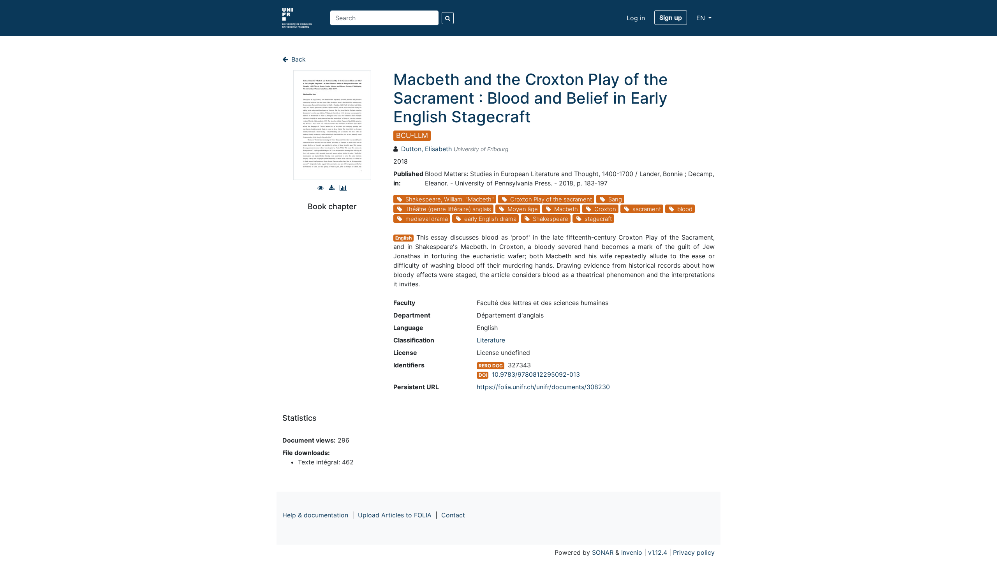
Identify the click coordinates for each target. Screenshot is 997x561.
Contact (453, 515)
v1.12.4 (657, 552)
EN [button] (701, 18)
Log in (636, 18)
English (403, 238)
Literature (491, 340)
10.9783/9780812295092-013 (536, 374)
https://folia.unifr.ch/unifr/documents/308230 (543, 387)
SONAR (602, 552)
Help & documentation (315, 515)
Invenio (631, 552)
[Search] (448, 18)
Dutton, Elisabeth (426, 149)
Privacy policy (694, 552)
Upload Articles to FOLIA (395, 515)
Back (297, 59)
